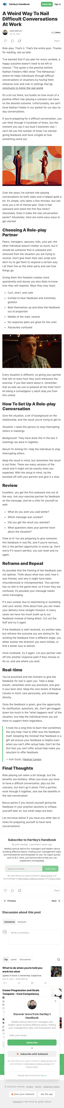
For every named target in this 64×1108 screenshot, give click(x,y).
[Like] (5, 41)
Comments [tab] (9, 922)
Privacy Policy (32, 1066)
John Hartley (16, 31)
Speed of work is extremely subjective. (22, 975)
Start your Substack (24, 1094)
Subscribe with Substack (34, 1053)
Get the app (47, 1094)
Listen (57, 32)
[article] (32, 975)
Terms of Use (46, 1060)
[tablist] (15, 922)
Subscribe (46, 4)
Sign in (57, 4)
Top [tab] (6, 959)
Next (54, 901)
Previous (11, 901)
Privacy (29, 1086)
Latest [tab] (14, 959)
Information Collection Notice (37, 1063)
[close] (55, 1001)
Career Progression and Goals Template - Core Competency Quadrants (20, 994)
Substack (17, 1101)
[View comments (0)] (12, 41)
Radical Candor (32, 759)
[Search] (59, 959)
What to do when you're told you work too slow (22, 969)
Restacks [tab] (22, 922)
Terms (38, 1086)
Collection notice (51, 1086)
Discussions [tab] (25, 959)
